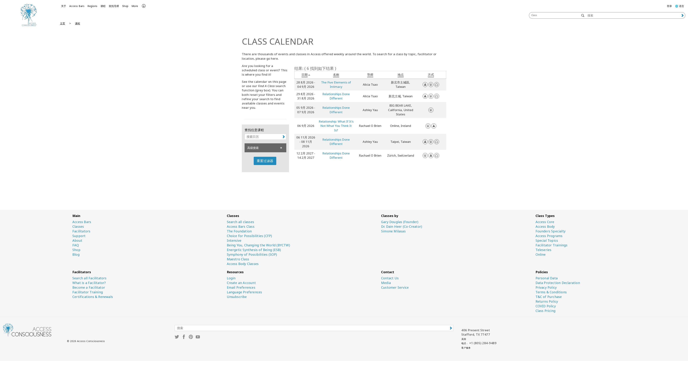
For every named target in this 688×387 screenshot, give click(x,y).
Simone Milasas (393, 231)
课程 (103, 6)
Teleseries (543, 250)
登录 (669, 6)
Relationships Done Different (336, 96)
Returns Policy (547, 301)
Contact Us (390, 278)
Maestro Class (238, 259)
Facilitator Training (87, 292)
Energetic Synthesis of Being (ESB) (254, 250)
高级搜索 (253, 148)
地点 (401, 75)
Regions (92, 6)
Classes (78, 226)
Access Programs (549, 236)
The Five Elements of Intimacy (336, 84)
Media (386, 283)
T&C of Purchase (549, 297)
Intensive (234, 240)
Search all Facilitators (89, 278)
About (77, 240)
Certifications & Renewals (92, 297)
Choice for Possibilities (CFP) (249, 236)
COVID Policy (546, 306)
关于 (63, 6)
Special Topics (547, 240)
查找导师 (114, 6)
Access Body (545, 226)
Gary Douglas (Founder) (399, 222)
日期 (305, 75)
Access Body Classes (243, 264)
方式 (431, 75)
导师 (370, 75)
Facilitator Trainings (552, 245)
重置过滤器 (265, 161)
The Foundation (239, 231)
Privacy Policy (546, 287)
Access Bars (77, 6)
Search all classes (240, 222)
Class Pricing (546, 311)
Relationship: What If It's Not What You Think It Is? (336, 125)
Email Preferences (241, 287)
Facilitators (81, 231)
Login (231, 278)
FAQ (75, 245)
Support (78, 236)
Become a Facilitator (88, 287)
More (135, 6)
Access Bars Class (240, 226)
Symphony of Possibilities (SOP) (252, 254)
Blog (76, 254)
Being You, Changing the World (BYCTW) (258, 245)
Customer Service (395, 287)
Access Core (545, 222)
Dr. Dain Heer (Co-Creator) (401, 226)
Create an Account (241, 283)
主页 (62, 23)
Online (541, 254)
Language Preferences (244, 292)
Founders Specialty (551, 231)
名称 (336, 75)
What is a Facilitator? (89, 283)
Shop (125, 6)
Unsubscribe (237, 297)
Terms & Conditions (551, 292)
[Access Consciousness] (29, 15)
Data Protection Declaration (558, 283)
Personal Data (547, 278)
